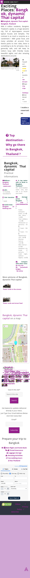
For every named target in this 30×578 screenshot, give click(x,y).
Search (14, 400)
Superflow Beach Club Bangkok (9, 375)
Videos (17, 504)
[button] (15, 343)
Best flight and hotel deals (16, 448)
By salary (20, 271)
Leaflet (25, 361)
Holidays (25, 93)
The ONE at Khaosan (23, 376)
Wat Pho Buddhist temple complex (15, 375)
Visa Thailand (14, 461)
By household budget (21, 268)
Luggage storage (14, 453)
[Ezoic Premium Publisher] (6, 505)
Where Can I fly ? (11, 2)
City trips (24, 87)
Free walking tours (14, 458)
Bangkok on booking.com (8, 207)
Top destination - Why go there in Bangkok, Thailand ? (16, 144)
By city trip (19, 265)
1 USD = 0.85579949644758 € (22, 204)
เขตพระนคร (24, 81)
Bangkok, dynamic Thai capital (15, 21)
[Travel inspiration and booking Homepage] (1, 2)
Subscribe (14, 430)
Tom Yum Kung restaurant (9, 381)
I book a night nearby (25, 122)
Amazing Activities (15, 455)
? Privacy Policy (22, 506)
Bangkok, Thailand (8, 24)
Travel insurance (16, 450)
